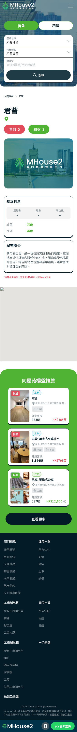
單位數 (60, 210)
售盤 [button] (21, 25)
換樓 (41, 578)
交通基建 (9, 564)
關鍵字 (10, 60)
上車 (41, 571)
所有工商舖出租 (11, 651)
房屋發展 (9, 571)
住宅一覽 (44, 541)
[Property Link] (38, 406)
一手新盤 (44, 642)
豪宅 (41, 564)
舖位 (6, 658)
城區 (9, 224)
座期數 (17, 210)
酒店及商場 (11, 665)
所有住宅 (44, 549)
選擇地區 (11, 38)
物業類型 (11, 49)
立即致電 (45, 726)
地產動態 (9, 586)
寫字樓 (8, 672)
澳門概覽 (10, 541)
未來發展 (9, 578)
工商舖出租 (11, 642)
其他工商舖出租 (11, 687)
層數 (38, 210)
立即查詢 (65, 726)
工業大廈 (9, 632)
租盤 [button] (55, 25)
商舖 (6, 618)
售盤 (41, 625)
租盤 (41, 618)
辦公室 (8, 625)
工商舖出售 (11, 602)
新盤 (41, 557)
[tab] (21, 25)
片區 (9, 231)
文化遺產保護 (11, 593)
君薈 (21, 96)
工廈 (6, 679)
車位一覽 (44, 602)
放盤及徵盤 (11, 696)
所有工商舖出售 (11, 611)
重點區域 (9, 557)
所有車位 (44, 611)
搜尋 (41, 75)
